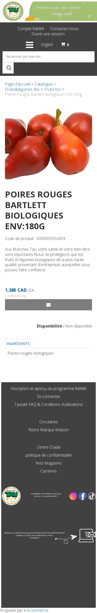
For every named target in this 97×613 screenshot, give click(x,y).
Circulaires (48, 421)
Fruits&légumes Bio (22, 89)
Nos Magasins (48, 463)
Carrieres (48, 471)
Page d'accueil (17, 84)
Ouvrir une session (48, 34)
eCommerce (37, 610)
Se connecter (48, 396)
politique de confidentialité (49, 455)
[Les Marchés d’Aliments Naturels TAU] (48, 11)
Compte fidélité (31, 28)
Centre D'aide (49, 447)
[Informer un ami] (48, 304)
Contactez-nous (64, 28)
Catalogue (44, 84)
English (47, 44)
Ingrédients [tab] (18, 343)
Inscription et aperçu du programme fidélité (48, 388)
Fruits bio (52, 89)
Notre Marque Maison (48, 429)
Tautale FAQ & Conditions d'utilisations (48, 404)
